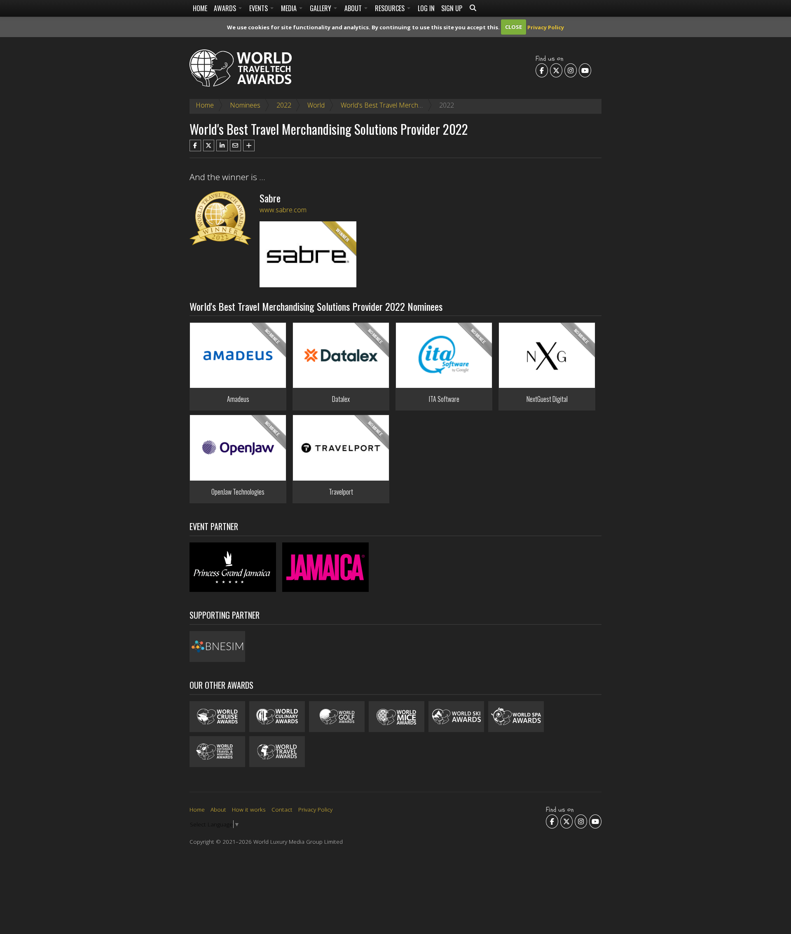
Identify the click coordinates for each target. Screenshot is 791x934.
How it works (249, 809)
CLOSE (513, 27)
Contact (282, 809)
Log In (426, 8)
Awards (226, 8)
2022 (283, 105)
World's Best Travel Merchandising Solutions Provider (419, 105)
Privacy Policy (545, 27)
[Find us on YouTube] (585, 70)
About (353, 8)
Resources (390, 8)
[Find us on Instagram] (570, 70)
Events (259, 8)
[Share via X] (209, 145)
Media (289, 8)
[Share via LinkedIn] (222, 145)
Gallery (321, 8)
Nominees (245, 105)
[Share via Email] (235, 145)
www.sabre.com (283, 209)
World (316, 105)
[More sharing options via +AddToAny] (248, 145)
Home (200, 8)
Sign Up (451, 8)
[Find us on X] (556, 70)
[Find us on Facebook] (542, 70)
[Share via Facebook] (195, 145)
